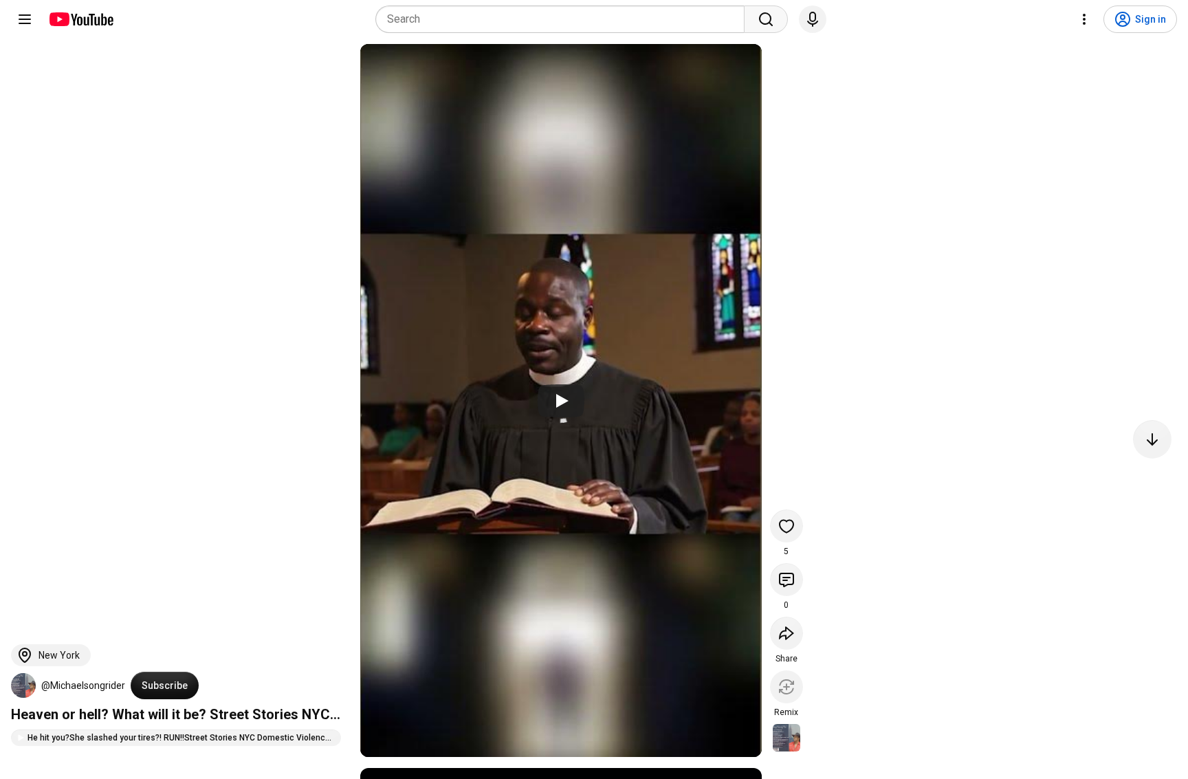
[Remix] (786, 686)
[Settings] (1084, 19)
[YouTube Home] (80, 19)
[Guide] (24, 19)
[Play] (561, 400)
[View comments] (786, 579)
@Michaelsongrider (83, 685)
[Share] (786, 633)
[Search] (766, 19)
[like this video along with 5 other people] (786, 525)
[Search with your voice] (812, 19)
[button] (23, 685)
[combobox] (564, 19)
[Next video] (1152, 439)
